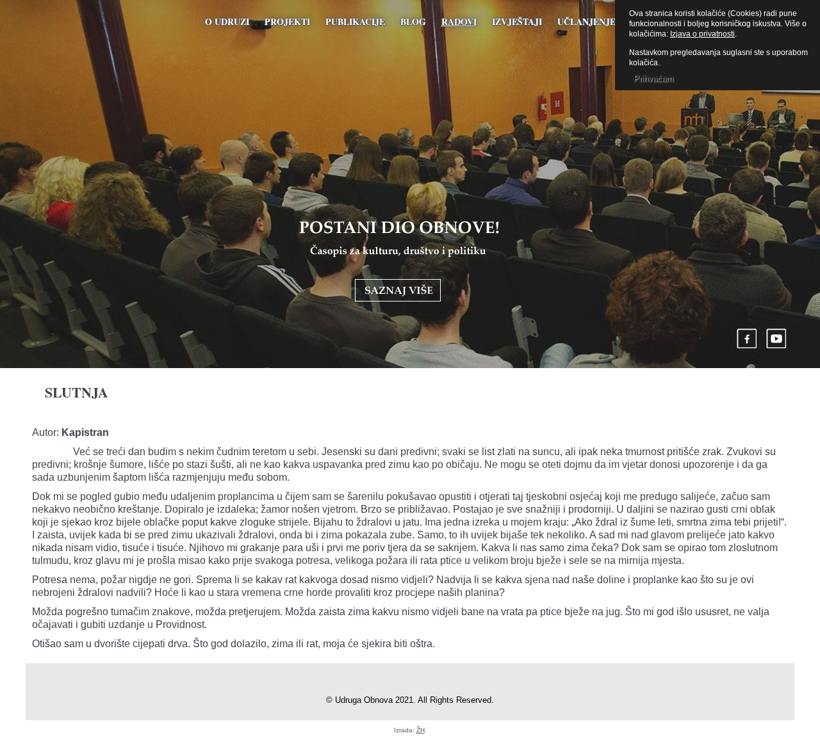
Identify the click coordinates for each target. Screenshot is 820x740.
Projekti (287, 21)
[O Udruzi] (399, 261)
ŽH (420, 730)
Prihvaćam (653, 78)
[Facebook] (747, 338)
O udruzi (227, 21)
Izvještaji (517, 21)
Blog (413, 21)
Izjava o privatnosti (702, 33)
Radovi (459, 21)
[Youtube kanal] (776, 338)
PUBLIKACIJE (355, 21)
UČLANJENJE (586, 21)
